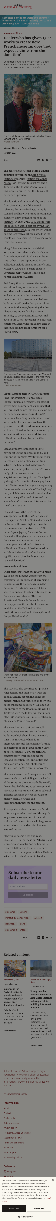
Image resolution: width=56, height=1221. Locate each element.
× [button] (53, 1180)
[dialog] (28, 1199)
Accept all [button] (14, 1208)
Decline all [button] (39, 1208)
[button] (26, 1217)
